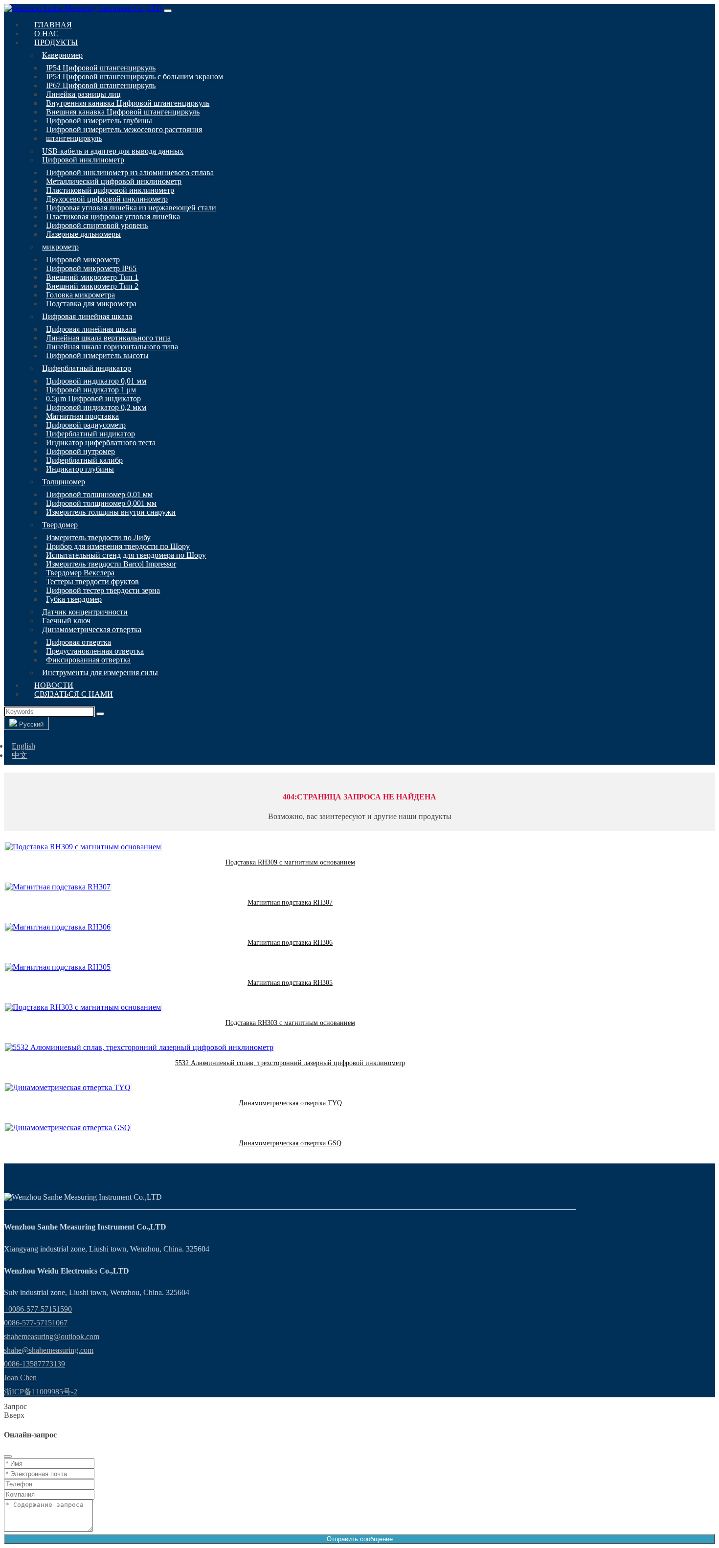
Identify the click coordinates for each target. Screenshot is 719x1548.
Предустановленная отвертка (95, 651)
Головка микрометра (80, 295)
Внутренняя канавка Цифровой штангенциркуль (127, 103)
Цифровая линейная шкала (87, 316)
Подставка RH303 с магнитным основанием (290, 1022)
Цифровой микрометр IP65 (91, 268)
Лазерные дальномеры (83, 234)
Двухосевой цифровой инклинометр (107, 199)
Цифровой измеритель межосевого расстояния (124, 129)
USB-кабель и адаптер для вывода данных (112, 151)
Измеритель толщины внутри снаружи (111, 512)
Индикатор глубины (80, 469)
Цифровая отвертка (78, 642)
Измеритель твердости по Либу (98, 537)
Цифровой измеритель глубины (99, 120)
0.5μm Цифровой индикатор (93, 398)
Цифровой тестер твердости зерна (103, 590)
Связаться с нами (73, 694)
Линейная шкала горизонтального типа (112, 346)
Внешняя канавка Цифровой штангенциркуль (123, 112)
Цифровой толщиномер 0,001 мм (101, 503)
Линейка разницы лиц (83, 94)
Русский (30, 724)
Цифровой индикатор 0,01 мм (96, 381)
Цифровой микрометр (83, 259)
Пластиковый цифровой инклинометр (110, 190)
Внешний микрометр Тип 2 (92, 286)
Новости (53, 685)
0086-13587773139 (34, 1364)
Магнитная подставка (82, 416)
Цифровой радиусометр (86, 425)
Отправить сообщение (360, 1539)
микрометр (60, 247)
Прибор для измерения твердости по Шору (118, 546)
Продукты (56, 42)
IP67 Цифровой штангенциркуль (101, 85)
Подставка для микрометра (91, 303)
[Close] (8, 1456)
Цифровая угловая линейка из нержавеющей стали (131, 208)
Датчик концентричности (85, 612)
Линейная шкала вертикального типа (108, 338)
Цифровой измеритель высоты (97, 355)
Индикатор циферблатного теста (101, 442)
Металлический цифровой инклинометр (113, 181)
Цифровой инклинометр (83, 160)
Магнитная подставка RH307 (290, 902)
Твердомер (60, 525)
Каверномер (62, 55)
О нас (46, 33)
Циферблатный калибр (84, 460)
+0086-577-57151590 (38, 1309)
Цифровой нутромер (80, 451)
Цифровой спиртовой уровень (97, 225)
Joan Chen (20, 1377)
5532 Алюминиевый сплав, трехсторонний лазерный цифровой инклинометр (290, 1063)
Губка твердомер (74, 599)
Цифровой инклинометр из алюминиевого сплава (130, 172)
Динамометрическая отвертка (91, 629)
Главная (53, 25)
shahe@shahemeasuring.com (48, 1350)
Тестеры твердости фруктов (92, 581)
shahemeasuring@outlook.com (51, 1336)
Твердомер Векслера (80, 573)
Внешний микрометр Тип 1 (92, 277)
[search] (100, 713)
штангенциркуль (74, 138)
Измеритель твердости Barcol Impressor (111, 564)
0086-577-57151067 (35, 1323)
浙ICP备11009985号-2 (40, 1392)
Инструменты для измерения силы (100, 672)
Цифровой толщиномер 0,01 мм (99, 494)
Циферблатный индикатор (86, 368)
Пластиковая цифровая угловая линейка (113, 216)
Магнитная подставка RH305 (290, 982)
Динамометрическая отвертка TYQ (290, 1103)
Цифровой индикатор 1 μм (91, 390)
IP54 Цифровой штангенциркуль (101, 68)
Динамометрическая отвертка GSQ (290, 1143)
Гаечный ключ (66, 620)
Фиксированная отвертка (88, 660)
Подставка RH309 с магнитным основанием (290, 862)
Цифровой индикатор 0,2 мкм (96, 407)
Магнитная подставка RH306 (290, 942)
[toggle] (168, 10)
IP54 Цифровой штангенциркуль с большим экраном (134, 76)
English (23, 746)
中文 (19, 755)
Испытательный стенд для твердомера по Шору (126, 555)
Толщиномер (63, 482)
